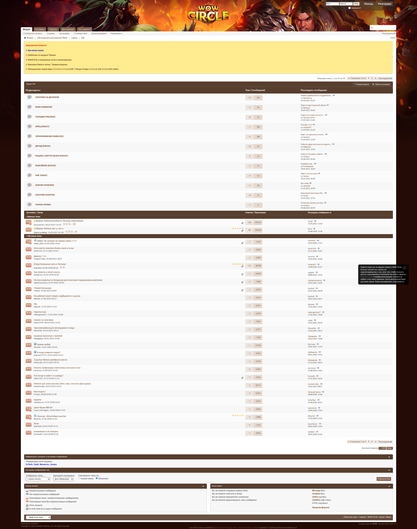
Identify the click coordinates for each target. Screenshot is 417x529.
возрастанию (86, 478)
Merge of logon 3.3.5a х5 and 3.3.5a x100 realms (96, 69)
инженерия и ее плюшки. (46, 431)
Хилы (36, 423)
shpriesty (38, 426)
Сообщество (80, 33)
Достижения (68, 29)
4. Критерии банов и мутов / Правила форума (46, 65)
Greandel (38, 434)
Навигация (116, 33)
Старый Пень (39, 259)
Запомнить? (356, 8)
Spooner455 (39, 225)
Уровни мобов (43, 344)
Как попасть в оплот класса (47, 272)
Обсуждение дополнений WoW (52, 38)
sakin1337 (38, 378)
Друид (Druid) (42, 146)
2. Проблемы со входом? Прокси (41, 55)
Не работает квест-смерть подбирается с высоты (57, 296)
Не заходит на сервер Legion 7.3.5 (60, 241)
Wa (35, 304)
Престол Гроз (40, 312)
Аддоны (38, 400)
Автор (40, 213)
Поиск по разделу (382, 84)
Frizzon (37, 394)
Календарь (64, 33)
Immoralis (38, 362)
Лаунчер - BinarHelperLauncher (51, 416)
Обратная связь (351, 517)
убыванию (103, 478)
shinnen (37, 347)
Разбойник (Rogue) (45, 165)
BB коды (316, 490)
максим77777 (40, 355)
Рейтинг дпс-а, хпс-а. (54, 228)
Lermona (37, 370)
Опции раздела (362, 84)
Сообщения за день (32, 33)
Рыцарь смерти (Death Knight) (51, 156)
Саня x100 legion (41, 410)
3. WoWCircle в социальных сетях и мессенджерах (49, 60)
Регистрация (384, 4)
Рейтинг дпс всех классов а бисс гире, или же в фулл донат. (62, 384)
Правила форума (320, 507)
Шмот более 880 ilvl (43, 408)
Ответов (249, 213)
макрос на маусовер (43, 320)
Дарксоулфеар (40, 233)
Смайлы (316, 494)
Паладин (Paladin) (45, 117)
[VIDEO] (316, 500)
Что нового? (85, 29)
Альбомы (39, 29)
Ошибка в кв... (307, 164)
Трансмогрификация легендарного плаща (54, 328)
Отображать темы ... (35, 476)
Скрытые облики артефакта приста (50, 360)
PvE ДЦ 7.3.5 (306, 125)
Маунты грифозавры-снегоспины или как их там (57, 368)
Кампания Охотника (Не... (312, 193)
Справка (51, 33)
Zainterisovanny (40, 283)
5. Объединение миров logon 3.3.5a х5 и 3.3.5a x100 (49, 69)
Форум (26, 29)
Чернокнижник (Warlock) (49, 136)
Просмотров (260, 213)
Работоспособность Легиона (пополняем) (63, 221)
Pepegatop (38, 339)
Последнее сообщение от (319, 213)
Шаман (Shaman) (44, 185)
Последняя (384, 78)
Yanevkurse (38, 402)
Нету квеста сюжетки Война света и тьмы (54, 248)
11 (74, 224)
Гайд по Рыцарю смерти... (312, 154)
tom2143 (38, 251)
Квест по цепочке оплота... (313, 135)
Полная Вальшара (42, 288)
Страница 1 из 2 (358, 78)
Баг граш (305, 183)
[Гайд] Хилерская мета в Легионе (50, 264)
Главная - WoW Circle (368, 517)
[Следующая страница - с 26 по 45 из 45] (376, 78)
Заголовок (31, 213)
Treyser (37, 291)
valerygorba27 (40, 315)
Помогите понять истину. (312, 203)
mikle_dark (38, 244)
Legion (74, 38)
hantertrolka (39, 386)
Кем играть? (40, 392)
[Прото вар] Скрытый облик (313, 105)
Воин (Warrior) (43, 107)
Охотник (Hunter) (45, 195)
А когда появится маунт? (48, 352)
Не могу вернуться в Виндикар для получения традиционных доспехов (68, 280)
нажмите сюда (367, 277)
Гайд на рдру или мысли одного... (316, 144)
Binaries (37, 419)
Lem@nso (38, 275)
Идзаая (37, 307)
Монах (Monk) (43, 204)
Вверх (389, 448)
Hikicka (37, 299)
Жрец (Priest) (42, 126)
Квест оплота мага (309, 174)
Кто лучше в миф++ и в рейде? (48, 376)
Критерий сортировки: (64, 476)
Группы (53, 29)
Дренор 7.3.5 (40, 256)
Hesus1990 (38, 323)
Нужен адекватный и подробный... (316, 96)
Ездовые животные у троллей (48, 336)
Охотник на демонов (47, 97)
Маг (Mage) (41, 175)
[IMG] (315, 497)
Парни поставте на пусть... (312, 115)
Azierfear (38, 268)
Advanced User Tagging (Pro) (225, 528)
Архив (382, 517)
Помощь (368, 4)
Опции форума (98, 33)
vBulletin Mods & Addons (249, 528)
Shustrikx (38, 331)
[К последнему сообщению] (315, 221)
